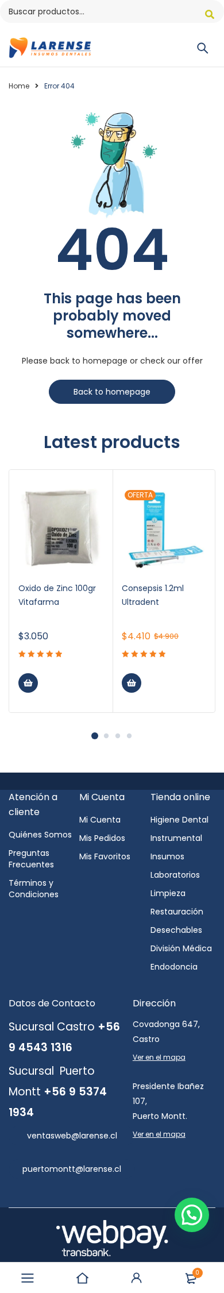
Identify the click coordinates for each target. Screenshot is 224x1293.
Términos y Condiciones (34, 888)
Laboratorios (175, 875)
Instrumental (176, 838)
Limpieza (168, 893)
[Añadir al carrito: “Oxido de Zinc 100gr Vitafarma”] (28, 683)
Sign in (136, 1278)
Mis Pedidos (102, 838)
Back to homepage (112, 391)
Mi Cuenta (100, 819)
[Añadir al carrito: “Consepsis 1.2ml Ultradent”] (131, 683)
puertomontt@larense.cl (71, 1169)
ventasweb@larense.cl (72, 1135)
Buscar (209, 14)
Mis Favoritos (104, 856)
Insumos (167, 856)
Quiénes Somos (40, 834)
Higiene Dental (179, 819)
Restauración (176, 911)
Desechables (176, 930)
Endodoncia (174, 966)
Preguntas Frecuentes (31, 858)
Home (19, 86)
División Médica (181, 948)
